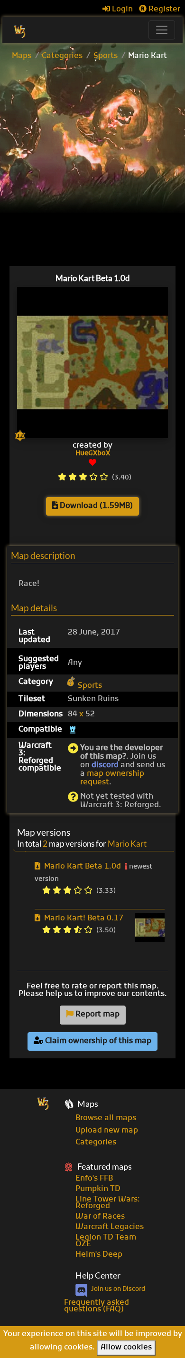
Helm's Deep (98, 1255)
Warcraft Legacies (109, 1227)
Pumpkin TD (97, 1189)
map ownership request (112, 778)
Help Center (97, 1275)
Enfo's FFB (94, 1178)
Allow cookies (126, 1347)
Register (163, 9)
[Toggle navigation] (161, 29)
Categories (62, 56)
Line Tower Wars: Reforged (107, 1203)
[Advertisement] (92, 165)
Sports (105, 56)
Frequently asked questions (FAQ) (96, 1306)
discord (105, 765)
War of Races (100, 1216)
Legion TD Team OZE (105, 1241)
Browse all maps (105, 1118)
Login (121, 9)
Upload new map (106, 1130)
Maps (21, 56)
